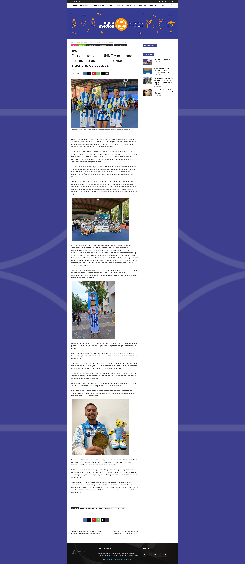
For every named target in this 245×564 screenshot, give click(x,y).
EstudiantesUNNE (108, 508)
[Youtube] (172, 1)
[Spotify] (165, 1)
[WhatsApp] (98, 73)
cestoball (82, 508)
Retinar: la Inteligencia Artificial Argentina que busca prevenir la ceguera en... (164, 91)
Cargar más (157, 100)
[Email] (103, 73)
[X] (169, 1)
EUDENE (128, 5)
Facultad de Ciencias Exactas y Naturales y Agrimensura (99, 45)
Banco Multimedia (140, 5)
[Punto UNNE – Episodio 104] (147, 62)
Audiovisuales (98, 5)
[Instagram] (162, 1)
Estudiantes (82, 45)
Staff (163, 5)
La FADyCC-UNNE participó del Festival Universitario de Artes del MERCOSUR (126, 533)
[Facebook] (159, 1)
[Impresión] (107, 73)
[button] (171, 5)
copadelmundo (90, 508)
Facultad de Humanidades (120, 45)
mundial (117, 508)
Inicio (72, 42)
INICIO (75, 5)
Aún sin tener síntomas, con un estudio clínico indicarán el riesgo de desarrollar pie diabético (86, 533)
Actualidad (84, 5)
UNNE (122, 508)
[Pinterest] (94, 73)
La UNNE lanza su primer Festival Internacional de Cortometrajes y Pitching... (162, 70)
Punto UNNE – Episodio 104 (162, 59)
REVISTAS (120, 5)
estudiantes (99, 508)
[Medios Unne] (122, 23)
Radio (110, 5)
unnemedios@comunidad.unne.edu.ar (119, 559)
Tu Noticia (154, 5)
